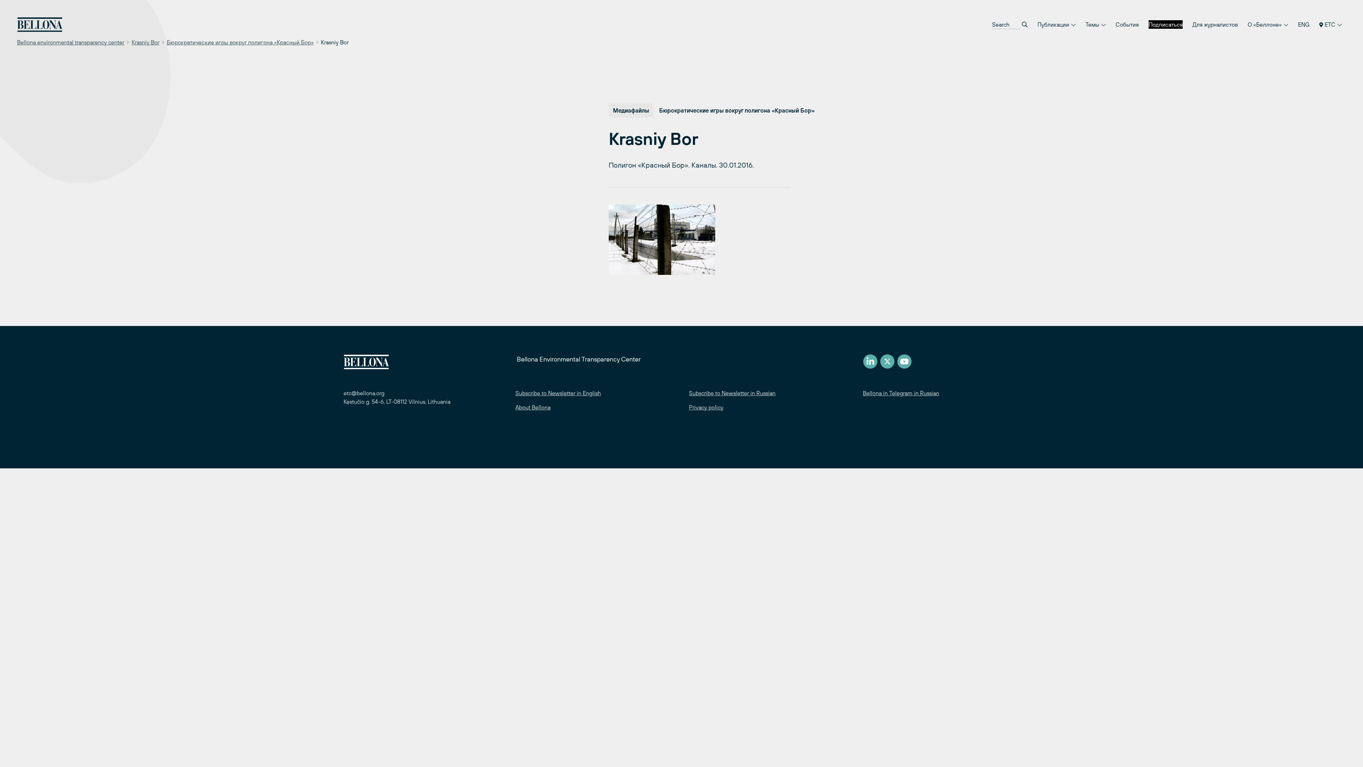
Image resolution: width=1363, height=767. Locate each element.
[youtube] (904, 361)
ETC (1330, 24)
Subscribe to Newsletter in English (558, 393)
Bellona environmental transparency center (70, 42)
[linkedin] (870, 361)
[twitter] (887, 361)
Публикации (1054, 24)
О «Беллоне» (1265, 24)
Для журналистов (1215, 24)
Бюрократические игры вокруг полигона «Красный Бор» (240, 42)
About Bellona (533, 407)
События (1127, 24)
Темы (1093, 24)
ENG (1303, 24)
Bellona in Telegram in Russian (901, 393)
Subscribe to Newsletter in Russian (732, 393)
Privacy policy (706, 407)
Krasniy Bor (145, 42)
